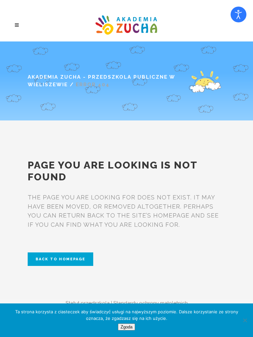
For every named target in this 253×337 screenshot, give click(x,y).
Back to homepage (60, 259)
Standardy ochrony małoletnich (150, 303)
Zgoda (126, 326)
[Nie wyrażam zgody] (244, 320)
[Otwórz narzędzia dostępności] (238, 14)
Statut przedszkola (88, 303)
